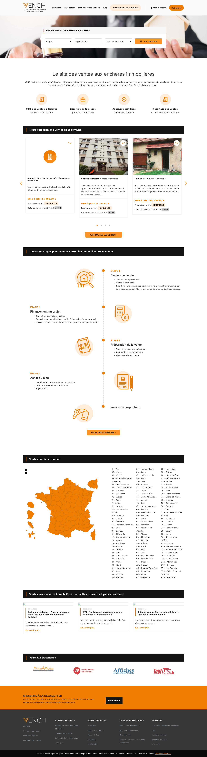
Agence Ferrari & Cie (96, 730)
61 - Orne (140, 552)
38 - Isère (141, 478)
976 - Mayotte (168, 577)
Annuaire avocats (159, 735)
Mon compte (159, 7)
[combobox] (58, 41)
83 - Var (165, 515)
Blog (105, 7)
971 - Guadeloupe (169, 559)
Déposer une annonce (126, 7)
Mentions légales (30, 736)
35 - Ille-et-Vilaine (145, 469)
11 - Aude (116, 503)
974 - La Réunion (169, 568)
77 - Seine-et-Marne (171, 497)
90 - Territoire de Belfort (169, 538)
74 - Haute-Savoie (169, 487)
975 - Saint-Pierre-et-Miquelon (171, 572)
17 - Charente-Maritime (122, 525)
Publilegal (91, 740)
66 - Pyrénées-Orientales (143, 572)
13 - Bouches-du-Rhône (120, 510)
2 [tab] (101, 225)
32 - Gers (116, 571)
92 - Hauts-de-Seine (171, 546)
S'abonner (114, 701)
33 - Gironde (117, 574)
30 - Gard (116, 565)
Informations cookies (32, 740)
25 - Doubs (117, 546)
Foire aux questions (102, 432)
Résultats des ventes (88, 7)
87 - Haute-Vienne (169, 528)
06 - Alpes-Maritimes (122, 487)
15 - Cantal (117, 518)
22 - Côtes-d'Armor (121, 537)
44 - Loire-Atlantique (146, 497)
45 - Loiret (141, 500)
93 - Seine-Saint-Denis (172, 549)
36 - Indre (141, 472)
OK (156, 753)
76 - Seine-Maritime (170, 494)
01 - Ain (115, 469)
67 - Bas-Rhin (143, 577)
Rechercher (150, 41)
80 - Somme (167, 506)
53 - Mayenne (142, 525)
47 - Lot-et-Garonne (146, 506)
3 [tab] (105, 225)
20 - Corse (117, 562)
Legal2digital (92, 744)
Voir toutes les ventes (103, 234)
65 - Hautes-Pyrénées (146, 568)
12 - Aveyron (117, 506)
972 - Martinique (169, 562)
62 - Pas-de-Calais (145, 555)
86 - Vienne (166, 525)
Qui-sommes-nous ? (31, 731)
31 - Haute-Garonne (121, 568)
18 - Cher (116, 528)
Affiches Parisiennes (64, 733)
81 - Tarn (165, 509)
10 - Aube (116, 500)
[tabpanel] (50, 175)
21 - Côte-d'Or (118, 534)
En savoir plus (164, 753)
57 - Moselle (142, 540)
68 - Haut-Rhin (168, 469)
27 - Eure (116, 552)
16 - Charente (118, 521)
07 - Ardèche (118, 490)
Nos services (125, 735)
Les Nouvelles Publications (66, 738)
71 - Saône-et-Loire (170, 478)
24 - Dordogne (118, 543)
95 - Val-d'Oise (168, 555)
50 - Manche (142, 515)
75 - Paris (165, 490)
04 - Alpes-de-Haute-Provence (122, 479)
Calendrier (69, 7)
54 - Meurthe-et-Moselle (144, 529)
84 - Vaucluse (167, 518)
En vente (56, 7)
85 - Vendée (167, 521)
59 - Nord (141, 546)
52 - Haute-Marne (144, 521)
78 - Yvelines (167, 500)
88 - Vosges (166, 531)
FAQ (153, 730)
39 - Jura (140, 481)
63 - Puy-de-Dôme (145, 559)
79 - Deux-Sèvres (169, 503)
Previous (21, 180)
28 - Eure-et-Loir (120, 555)
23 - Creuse (117, 540)
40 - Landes (142, 484)
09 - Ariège (117, 497)
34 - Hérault (117, 577)
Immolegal (91, 726)
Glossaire (156, 744)
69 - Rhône (166, 472)
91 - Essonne (167, 543)
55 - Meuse (141, 534)
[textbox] (58, 41)
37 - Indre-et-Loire (145, 475)
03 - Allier (116, 475)
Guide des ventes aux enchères (165, 726)
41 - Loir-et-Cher (144, 487)
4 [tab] (109, 225)
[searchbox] (88, 41)
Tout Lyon (59, 743)
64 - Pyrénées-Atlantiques (143, 563)
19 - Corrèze (117, 531)
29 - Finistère (118, 559)
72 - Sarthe (166, 481)
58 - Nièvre (141, 543)
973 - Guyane (167, 565)
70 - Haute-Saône (169, 475)
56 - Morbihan (143, 537)
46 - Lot (140, 503)
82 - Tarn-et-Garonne (171, 512)
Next (185, 180)
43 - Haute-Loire (144, 494)
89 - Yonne (166, 534)
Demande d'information (130, 726)
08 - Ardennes (118, 494)
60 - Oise (140, 549)
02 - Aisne (116, 472)
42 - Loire (141, 490)
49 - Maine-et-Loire (145, 512)
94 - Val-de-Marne (170, 552)
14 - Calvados (118, 515)
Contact (26, 726)
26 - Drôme (117, 549)
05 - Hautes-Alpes (120, 484)
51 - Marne (141, 518)
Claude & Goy (93, 735)
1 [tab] (97, 225)
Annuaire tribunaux (159, 740)
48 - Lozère (142, 509)
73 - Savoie (166, 484)
